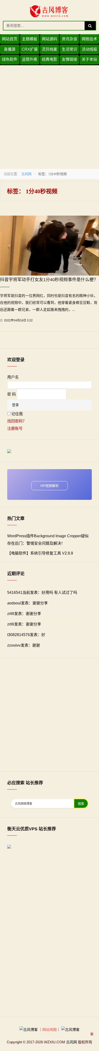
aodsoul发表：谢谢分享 (27, 603)
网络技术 (89, 39)
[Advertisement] (49, 114)
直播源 (9, 49)
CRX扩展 (30, 49)
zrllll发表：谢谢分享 (24, 614)
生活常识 (69, 49)
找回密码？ (16, 421)
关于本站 (89, 59)
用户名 (13, 377)
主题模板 (29, 39)
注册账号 (15, 428)
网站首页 (9, 39)
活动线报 (89, 49)
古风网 (26, 174)
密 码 (11, 394)
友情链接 (69, 59)
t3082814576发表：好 (26, 635)
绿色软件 (9, 59)
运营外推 (29, 59)
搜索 (81, 803)
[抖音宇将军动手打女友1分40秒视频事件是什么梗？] (49, 245)
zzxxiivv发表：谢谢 (23, 645)
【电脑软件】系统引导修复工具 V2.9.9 (40, 553)
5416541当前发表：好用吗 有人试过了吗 (42, 592)
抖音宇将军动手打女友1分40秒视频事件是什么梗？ (49, 279)
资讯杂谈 (69, 39)
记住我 (17, 414)
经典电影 (49, 59)
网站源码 (49, 39)
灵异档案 (49, 49)
